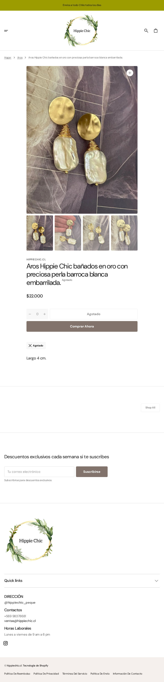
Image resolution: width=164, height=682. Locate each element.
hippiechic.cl (14, 665)
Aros (20, 57)
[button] (9, 30)
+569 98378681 (15, 616)
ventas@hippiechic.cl (20, 621)
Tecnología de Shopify (35, 665)
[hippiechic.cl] (82, 31)
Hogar (7, 57)
